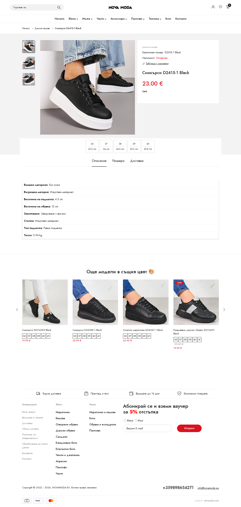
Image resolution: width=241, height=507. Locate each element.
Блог (168, 19)
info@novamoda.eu (208, 488)
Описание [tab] (99, 160)
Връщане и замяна (32, 417)
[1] (59, 7)
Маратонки (63, 412)
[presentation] (17, 309)
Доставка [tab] (136, 160)
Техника (154, 19)
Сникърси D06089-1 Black (87, 330)
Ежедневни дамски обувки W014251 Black (193, 331)
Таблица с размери (157, 63)
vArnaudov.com (211, 500)
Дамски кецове (42, 28)
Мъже (86, 19)
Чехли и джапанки (68, 455)
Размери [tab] (118, 160)
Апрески (61, 461)
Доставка (27, 423)
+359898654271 (178, 487)
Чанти (100, 19)
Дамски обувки (65, 430)
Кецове (60, 418)
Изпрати (189, 428)
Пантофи (136, 19)
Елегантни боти (65, 449)
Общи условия (30, 429)
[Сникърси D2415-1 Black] (87, 87)
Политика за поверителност (30, 436)
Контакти (180, 19)
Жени (72, 19)
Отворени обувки (67, 424)
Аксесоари (117, 19)
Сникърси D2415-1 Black (68, 28)
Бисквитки (27, 453)
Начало (59, 19)
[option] (28, 48)
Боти (92, 418)
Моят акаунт (28, 412)
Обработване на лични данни (35, 445)
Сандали (61, 437)
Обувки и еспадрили (102, 424)
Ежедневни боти (66, 443)
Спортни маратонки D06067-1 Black (143, 330)
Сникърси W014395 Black (36, 330)
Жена (129, 420)
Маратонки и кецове (102, 412)
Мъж (140, 420)
